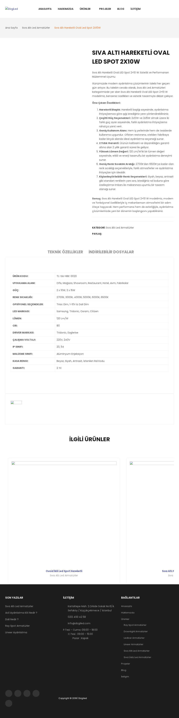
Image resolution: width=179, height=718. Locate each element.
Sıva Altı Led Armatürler (120, 227)
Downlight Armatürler (136, 631)
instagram (26, 693)
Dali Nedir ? (12, 619)
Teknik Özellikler (65, 252)
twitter (17, 693)
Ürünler (125, 619)
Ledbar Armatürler (134, 638)
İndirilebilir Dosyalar (111, 252)
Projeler (125, 663)
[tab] (65, 252)
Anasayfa (126, 606)
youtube (36, 693)
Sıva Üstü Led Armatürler (137, 657)
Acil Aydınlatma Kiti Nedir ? (21, 612)
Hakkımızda (127, 612)
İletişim (125, 676)
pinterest (8, 703)
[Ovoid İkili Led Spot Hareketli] (64, 513)
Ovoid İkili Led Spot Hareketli (64, 571)
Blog (123, 670)
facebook (8, 693)
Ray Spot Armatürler (17, 626)
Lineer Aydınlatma (16, 632)
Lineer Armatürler (133, 644)
